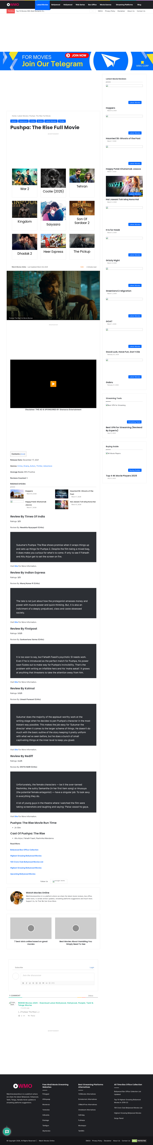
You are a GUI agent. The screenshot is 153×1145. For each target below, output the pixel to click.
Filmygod (45, 1094)
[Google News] (58, 881)
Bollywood (55, 5)
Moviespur (82, 1125)
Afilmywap (46, 1099)
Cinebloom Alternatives (87, 1110)
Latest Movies (42, 5)
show (23, 454)
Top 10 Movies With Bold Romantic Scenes (32, 11)
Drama (40, 121)
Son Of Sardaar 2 (82, 221)
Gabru (109, 382)
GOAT (109, 321)
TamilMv (81, 1131)
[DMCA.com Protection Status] (139, 1141)
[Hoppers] (17, 493)
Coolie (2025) (53, 191)
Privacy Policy (110, 11)
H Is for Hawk (113, 229)
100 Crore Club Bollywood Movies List (26, 862)
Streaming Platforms (124, 5)
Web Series (80, 5)
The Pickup (82, 251)
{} (50, 983)
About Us (130, 11)
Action (14, 121)
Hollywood (67, 5)
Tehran (82, 186)
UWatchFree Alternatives (87, 1104)
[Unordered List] (40, 983)
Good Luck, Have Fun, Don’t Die (123, 351)
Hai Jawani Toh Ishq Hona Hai (83, 502)
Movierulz (46, 1104)
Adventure (23, 121)
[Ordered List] (36, 983)
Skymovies (46, 1131)
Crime (32, 121)
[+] (53, 983)
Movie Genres (105, 5)
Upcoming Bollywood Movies (22, 874)
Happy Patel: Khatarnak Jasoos (123, 168)
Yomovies (46, 1110)
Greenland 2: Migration (118, 290)
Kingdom (25, 221)
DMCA (100, 11)
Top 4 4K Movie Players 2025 (121, 475)
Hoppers (29, 491)
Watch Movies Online (19, 267)
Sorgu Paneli (118, 1118)
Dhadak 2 (24, 253)
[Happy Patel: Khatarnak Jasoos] (17, 504)
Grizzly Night (113, 260)
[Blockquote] (43, 983)
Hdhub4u (45, 1115)
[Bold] (23, 983)
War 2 (24, 189)
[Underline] (30, 983)
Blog (139, 5)
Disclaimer (121, 11)
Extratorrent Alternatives (87, 1099)
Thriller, (39, 466)
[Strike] (33, 983)
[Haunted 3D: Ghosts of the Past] (61, 493)
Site (16, 566)
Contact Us (141, 11)
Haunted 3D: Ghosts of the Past (123, 138)
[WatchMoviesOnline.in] (13, 4)
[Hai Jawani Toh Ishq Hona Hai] (61, 504)
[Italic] (26, 983)
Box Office (92, 5)
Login (91, 967)
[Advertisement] (76, 32)
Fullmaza (81, 1120)
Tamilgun (45, 1125)
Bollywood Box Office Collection (24, 850)
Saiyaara (53, 224)
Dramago (45, 1120)
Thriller (61, 121)
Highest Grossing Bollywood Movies (25, 856)
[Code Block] (46, 983)
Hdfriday (81, 1115)
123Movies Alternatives (87, 1094)
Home (13, 116)
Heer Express (53, 252)
